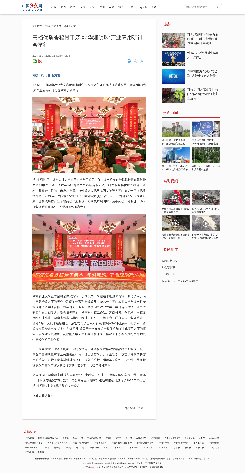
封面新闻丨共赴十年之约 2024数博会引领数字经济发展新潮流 (175, 169)
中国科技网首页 (53, 26)
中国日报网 (94, 447)
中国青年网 (120, 447)
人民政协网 (29, 452)
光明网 (188, 447)
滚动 (153, 7)
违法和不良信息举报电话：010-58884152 (119, 467)
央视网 (107, 447)
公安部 (108, 438)
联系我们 (93, 458)
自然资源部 (141, 438)
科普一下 (169, 274)
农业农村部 (214, 438)
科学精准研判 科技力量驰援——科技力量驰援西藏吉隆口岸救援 (202, 39)
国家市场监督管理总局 (58, 443)
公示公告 (103, 458)
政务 (73, 7)
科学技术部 (78, 438)
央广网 (177, 447)
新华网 (57, 447)
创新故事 (169, 267)
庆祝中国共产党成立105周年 (181, 280)
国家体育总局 (100, 443)
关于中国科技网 (81, 458)
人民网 (46, 447)
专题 (131, 7)
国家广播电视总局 (81, 443)
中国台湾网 (149, 447)
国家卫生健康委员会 (33, 443)
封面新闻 (170, 113)
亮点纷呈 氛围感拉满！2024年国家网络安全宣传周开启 (205, 143)
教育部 (66, 438)
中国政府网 (29, 438)
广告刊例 (112, 458)
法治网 (41, 452)
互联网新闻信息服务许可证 (153, 458)
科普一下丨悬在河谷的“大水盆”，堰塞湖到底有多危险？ (205, 238)
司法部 (129, 438)
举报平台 (198, 458)
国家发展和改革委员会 (48, 438)
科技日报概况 (57, 458)
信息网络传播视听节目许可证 (180, 458)
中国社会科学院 (181, 443)
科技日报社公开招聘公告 (129, 458)
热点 (63, 7)
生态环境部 (155, 438)
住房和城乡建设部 (172, 438)
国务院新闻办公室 (145, 443)
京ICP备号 (92, 467)
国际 (111, 7)
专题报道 (170, 249)
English (142, 7)
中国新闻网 (214, 447)
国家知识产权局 (31, 447)
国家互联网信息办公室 (122, 443)
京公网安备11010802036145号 (151, 467)
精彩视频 (170, 181)
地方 (121, 7)
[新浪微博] (40, 61)
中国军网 (200, 447)
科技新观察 (171, 260)
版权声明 (208, 458)
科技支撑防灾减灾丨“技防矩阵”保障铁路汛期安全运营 (202, 94)
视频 (102, 7)
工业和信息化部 (94, 438)
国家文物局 (214, 443)
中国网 (68, 447)
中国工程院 (199, 443)
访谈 (92, 7)
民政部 (119, 438)
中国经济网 (135, 447)
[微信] (34, 61)
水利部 (202, 438)
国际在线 (80, 447)
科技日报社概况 (42, 458)
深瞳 (83, 7)
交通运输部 (190, 438)
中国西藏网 (165, 447)
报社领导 (68, 458)
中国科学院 (164, 443)
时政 (53, 7)
